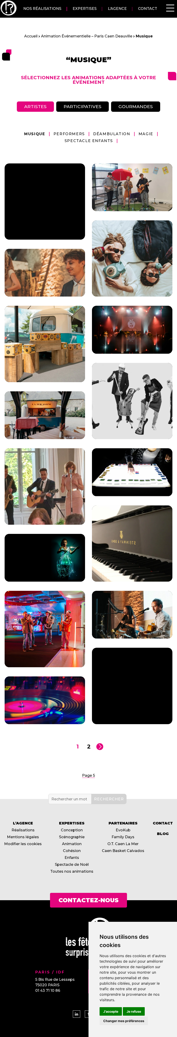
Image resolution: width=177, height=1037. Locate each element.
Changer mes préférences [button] (123, 1021)
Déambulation (111, 134)
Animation (72, 844)
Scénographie (72, 837)
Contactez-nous (88, 900)
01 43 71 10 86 (47, 990)
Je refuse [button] (134, 1011)
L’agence (117, 9)
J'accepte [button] (110, 1011)
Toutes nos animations (71, 871)
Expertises (85, 9)
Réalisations (23, 830)
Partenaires (123, 823)
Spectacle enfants (89, 141)
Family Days (123, 837)
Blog (163, 834)
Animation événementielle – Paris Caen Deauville (86, 36)
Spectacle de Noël (72, 864)
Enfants (72, 857)
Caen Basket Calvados (123, 851)
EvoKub (123, 830)
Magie (146, 134)
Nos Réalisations (42, 9)
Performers (69, 134)
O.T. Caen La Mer (123, 844)
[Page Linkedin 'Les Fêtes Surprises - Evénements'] (76, 1014)
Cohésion (72, 851)
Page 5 (88, 775)
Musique (34, 134)
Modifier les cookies (23, 844)
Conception (72, 830)
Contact (147, 9)
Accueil (31, 36)
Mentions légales (23, 837)
